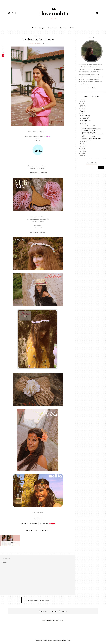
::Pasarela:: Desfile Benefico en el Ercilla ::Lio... (93, 134)
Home (34, 28)
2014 (81, 148)
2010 (81, 155)
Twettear (34, 523)
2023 (81, 101)
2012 (81, 151)
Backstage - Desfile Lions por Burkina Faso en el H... (92, 139)
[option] (12, 541)
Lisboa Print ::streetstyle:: (89, 137)
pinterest (64, 611)
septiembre (85, 120)
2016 (81, 113)
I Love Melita (32, 43)
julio (83, 122)
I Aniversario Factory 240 (89, 132)
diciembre (85, 115)
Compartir (25, 523)
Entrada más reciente (32, 600)
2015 (81, 146)
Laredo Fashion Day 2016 (88, 130)
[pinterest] (9, 12)
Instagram (42, 28)
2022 (81, 103)
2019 (81, 108)
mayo (83, 141)
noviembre (85, 117)
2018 (81, 110)
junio (83, 123)
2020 (81, 107)
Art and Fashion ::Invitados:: (89, 127)
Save (3, 56)
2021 (81, 105)
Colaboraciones (52, 28)
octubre (84, 118)
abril (83, 143)
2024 (81, 100)
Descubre (63, 28)
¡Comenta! (44, 43)
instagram (44, 611)
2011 (81, 153)
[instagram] (13, 12)
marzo (84, 145)
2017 (81, 112)
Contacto (72, 28)
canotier (37, 36)
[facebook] (16, 12)
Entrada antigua (44, 600)
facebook (54, 611)
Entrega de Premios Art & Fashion (91, 128)
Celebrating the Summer (89, 125)
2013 (81, 150)
